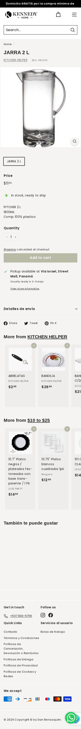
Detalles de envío (19, 309)
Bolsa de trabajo (53, 632)
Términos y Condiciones (21, 638)
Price (8, 175)
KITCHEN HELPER (15, 60)
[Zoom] (75, 141)
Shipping (10, 249)
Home (7, 44)
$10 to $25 (38, 420)
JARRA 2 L (14, 161)
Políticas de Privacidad (21, 665)
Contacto (10, 632)
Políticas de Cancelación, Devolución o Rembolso (21, 648)
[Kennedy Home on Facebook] (50, 615)
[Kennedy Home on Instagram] (43, 615)
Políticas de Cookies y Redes (20, 674)
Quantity (12, 228)
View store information (25, 288)
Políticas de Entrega (18, 659)
